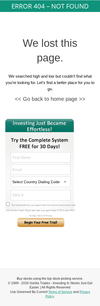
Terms (40, 216)
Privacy (48, 216)
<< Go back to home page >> (50, 99)
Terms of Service (60, 292)
